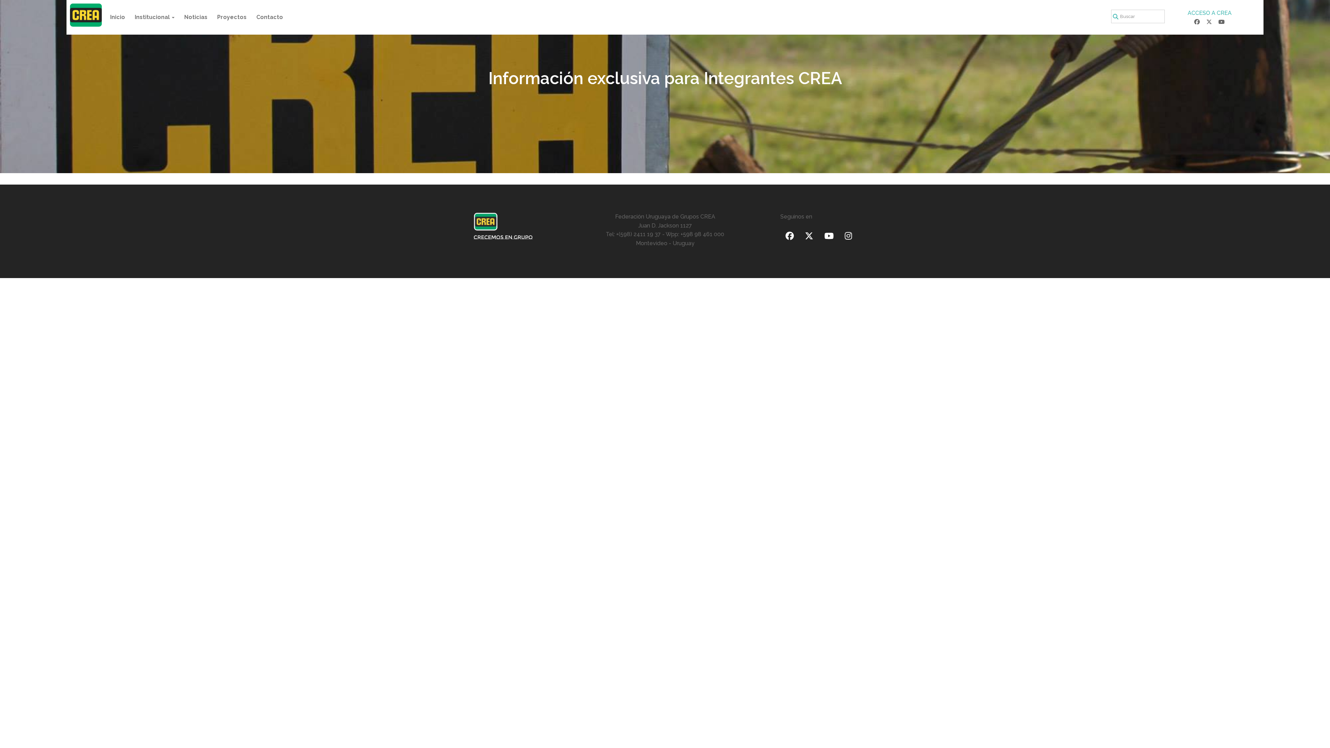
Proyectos (232, 17)
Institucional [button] (153, 17)
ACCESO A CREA (1210, 13)
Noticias (195, 17)
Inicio (117, 17)
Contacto (269, 17)
